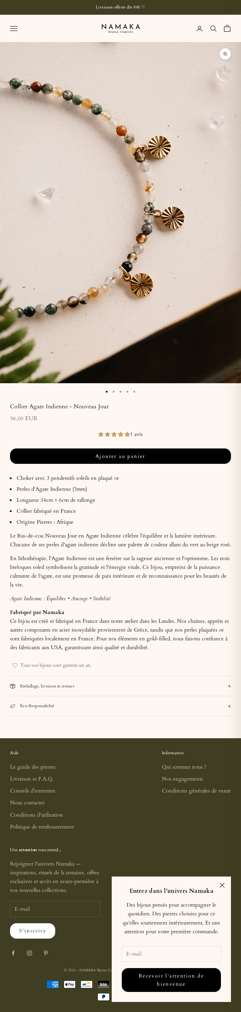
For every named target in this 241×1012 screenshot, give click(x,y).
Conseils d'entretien (32, 790)
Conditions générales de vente (196, 790)
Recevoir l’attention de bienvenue (171, 980)
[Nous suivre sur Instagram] (29, 953)
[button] (114, 434)
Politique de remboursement (42, 826)
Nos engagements (182, 778)
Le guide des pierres (33, 767)
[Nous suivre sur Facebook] (13, 953)
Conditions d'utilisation (36, 815)
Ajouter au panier (120, 456)
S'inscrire (32, 930)
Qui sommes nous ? (184, 767)
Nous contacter (27, 802)
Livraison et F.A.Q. (32, 778)
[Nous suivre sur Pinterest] (46, 953)
